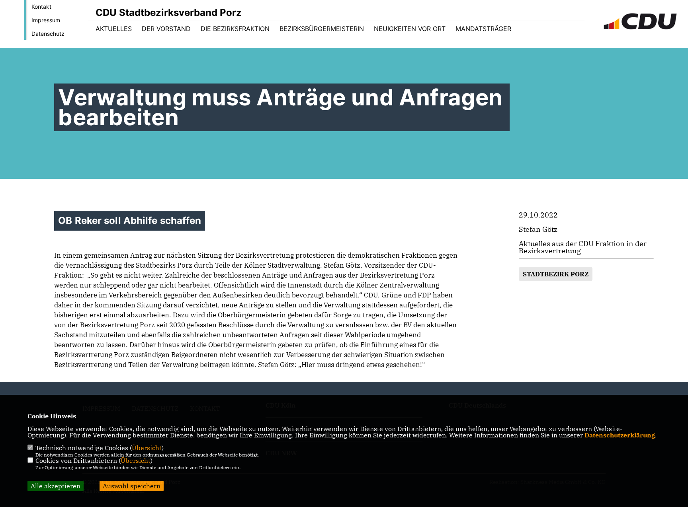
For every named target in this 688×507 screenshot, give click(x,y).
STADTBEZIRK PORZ (555, 274)
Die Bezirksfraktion (235, 28)
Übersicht (147, 448)
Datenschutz (47, 33)
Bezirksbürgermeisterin (322, 28)
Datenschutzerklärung (619, 435)
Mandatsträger (483, 28)
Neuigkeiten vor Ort (410, 28)
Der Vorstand (166, 28)
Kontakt (41, 6)
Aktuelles (114, 28)
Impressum (45, 20)
